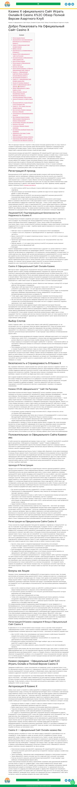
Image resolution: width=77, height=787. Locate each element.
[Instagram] (69, 4)
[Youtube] (72, 4)
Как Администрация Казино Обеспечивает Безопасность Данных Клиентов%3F (21, 118)
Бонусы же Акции (18, 66)
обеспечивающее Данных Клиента (23, 137)
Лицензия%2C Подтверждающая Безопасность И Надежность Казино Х (22, 41)
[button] (38, 4)
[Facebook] (66, 4)
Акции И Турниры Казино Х (21, 83)
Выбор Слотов (17, 48)
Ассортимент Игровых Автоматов (23, 122)
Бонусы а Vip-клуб (18, 124)
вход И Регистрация (19, 61)
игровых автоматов (30, 185)
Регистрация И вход (19, 38)
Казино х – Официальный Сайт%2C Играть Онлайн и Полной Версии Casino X (21, 73)
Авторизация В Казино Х (20, 77)
